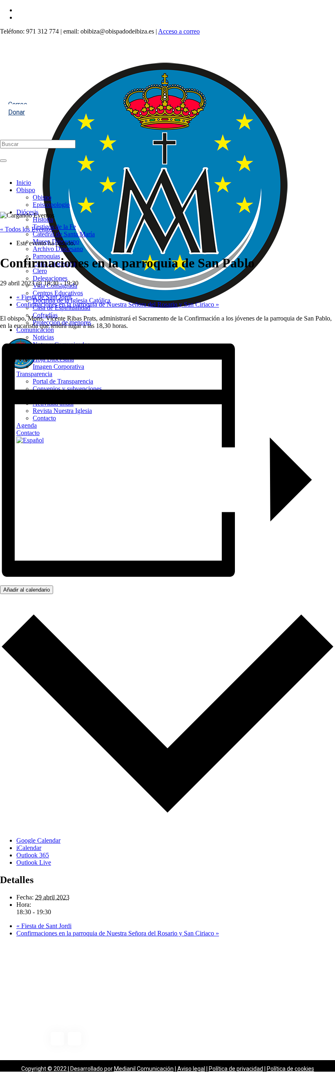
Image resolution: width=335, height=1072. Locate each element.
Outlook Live (33, 862)
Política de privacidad (236, 1068)
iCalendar (28, 847)
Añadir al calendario (26, 590)
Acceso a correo (179, 31)
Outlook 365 (32, 855)
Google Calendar (38, 840)
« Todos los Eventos (26, 229)
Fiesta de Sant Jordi (43, 297)
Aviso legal (191, 1068)
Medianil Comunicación (144, 1068)
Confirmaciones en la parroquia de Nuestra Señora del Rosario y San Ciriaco (117, 304)
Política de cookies (290, 1068)
